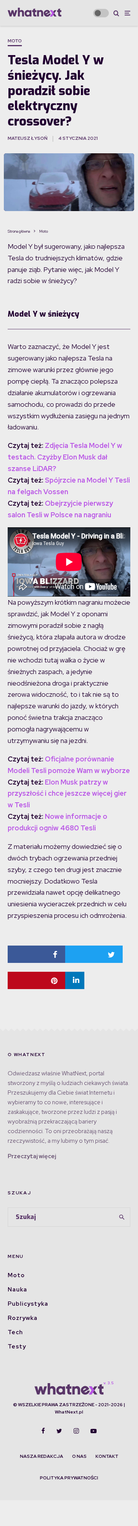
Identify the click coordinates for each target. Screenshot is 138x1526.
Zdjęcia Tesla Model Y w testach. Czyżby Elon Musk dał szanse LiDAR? (65, 457)
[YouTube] (93, 1431)
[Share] (36, 954)
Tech (15, 1332)
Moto (15, 41)
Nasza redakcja (41, 1456)
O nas (79, 1456)
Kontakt (106, 1456)
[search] (122, 1217)
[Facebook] (43, 1431)
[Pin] (36, 980)
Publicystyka (28, 1304)
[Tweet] (94, 954)
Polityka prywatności (69, 1478)
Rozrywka (23, 1318)
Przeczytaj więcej (32, 1156)
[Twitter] (59, 1431)
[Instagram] (76, 1431)
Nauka (17, 1289)
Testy (17, 1346)
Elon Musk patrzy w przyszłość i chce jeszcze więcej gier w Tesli (67, 794)
